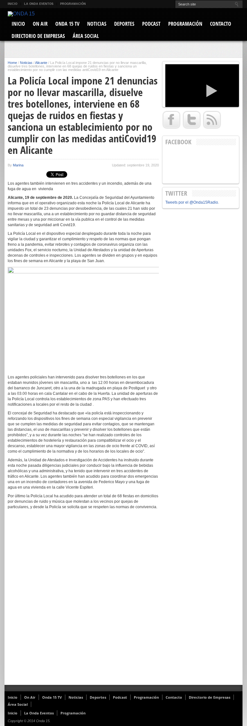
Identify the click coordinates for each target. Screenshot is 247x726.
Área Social (86, 36)
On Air (40, 23)
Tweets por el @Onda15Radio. (192, 202)
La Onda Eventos (38, 3)
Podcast (151, 23)
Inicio (12, 3)
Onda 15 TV (67, 23)
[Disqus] (83, 601)
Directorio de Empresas (38, 36)
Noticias (96, 23)
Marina (18, 165)
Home (12, 63)
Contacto (220, 23)
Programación (73, 3)
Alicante (41, 63)
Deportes (124, 23)
